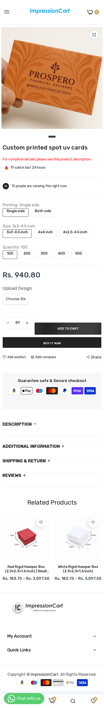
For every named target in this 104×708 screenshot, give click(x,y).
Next (95, 551)
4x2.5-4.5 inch (75, 232)
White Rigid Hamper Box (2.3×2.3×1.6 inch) (78, 569)
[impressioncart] (48, 12)
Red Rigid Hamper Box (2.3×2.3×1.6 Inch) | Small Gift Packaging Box (26, 569)
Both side (43, 211)
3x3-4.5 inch (17, 232)
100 (10, 253)
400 (61, 253)
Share (96, 357)
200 (26, 253)
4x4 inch (45, 232)
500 (78, 253)
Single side (16, 211)
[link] (41, 522)
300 (44, 253)
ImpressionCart (44, 674)
